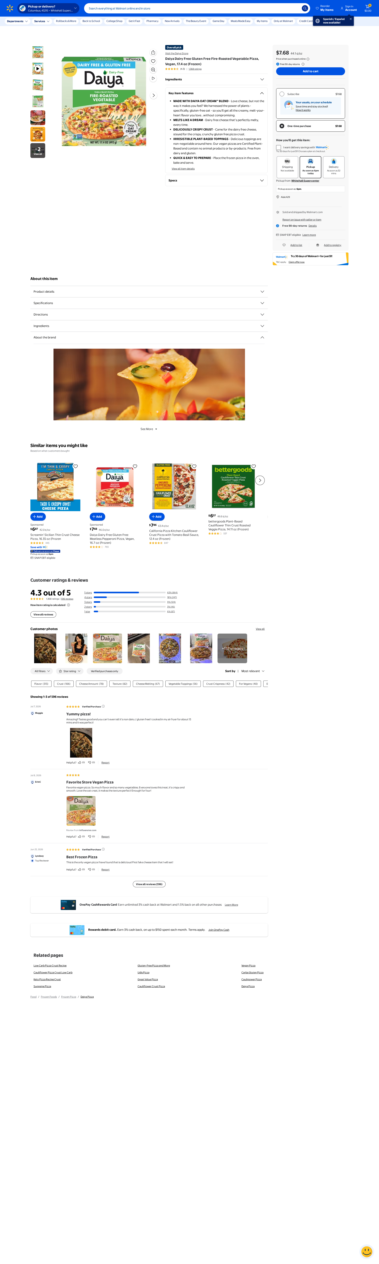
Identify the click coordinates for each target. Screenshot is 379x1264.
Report (105, 762)
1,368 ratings (195, 69)
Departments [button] (15, 21)
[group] (183, 68)
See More (147, 429)
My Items (262, 21)
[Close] (73, 21)
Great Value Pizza (148, 979)
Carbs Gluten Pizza (252, 972)
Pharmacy (152, 21)
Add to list (296, 245)
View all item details (183, 168)
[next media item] (153, 95)
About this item (44, 278)
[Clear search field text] (296, 8)
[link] (232, 648)
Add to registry (332, 245)
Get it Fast (134, 21)
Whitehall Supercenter (305, 180)
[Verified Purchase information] (103, 706)
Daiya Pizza (248, 986)
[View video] (153, 78)
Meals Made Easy (240, 21)
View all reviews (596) (149, 884)
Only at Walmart (283, 21)
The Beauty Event (196, 21)
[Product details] (262, 291)
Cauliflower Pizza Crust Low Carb (53, 972)
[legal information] (308, 59)
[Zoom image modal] (153, 69)
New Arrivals (172, 21)
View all (260, 628)
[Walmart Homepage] (10, 8)
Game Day (218, 21)
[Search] (305, 8)
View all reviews (43, 614)
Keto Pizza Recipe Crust (47, 979)
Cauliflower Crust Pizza (151, 986)
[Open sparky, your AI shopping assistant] (367, 1252)
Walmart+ (325, 21)
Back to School (91, 21)
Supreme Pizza (42, 986)
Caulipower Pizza (251, 979)
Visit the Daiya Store (176, 53)
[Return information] (302, 64)
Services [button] (39, 21)
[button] (325, 8)
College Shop (114, 21)
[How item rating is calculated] (68, 605)
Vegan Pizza (248, 965)
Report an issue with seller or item (301, 219)
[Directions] (262, 314)
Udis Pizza (143, 972)
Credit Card (306, 21)
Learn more (309, 234)
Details (313, 225)
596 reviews (67, 598)
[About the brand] (262, 337)
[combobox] (197, 8)
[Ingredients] (262, 79)
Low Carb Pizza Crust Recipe (50, 965)
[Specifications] (262, 303)
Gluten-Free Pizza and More (154, 965)
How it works (303, 110)
